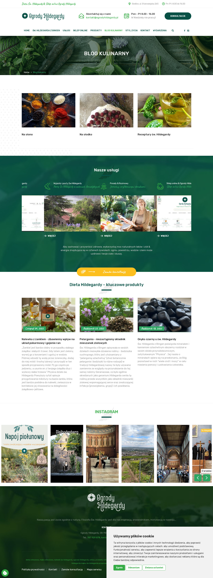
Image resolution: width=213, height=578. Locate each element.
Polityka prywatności (33, 569)
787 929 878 (93, 537)
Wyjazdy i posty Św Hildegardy (45, 183)
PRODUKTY (96, 31)
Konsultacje (177, 16)
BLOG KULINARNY (114, 31)
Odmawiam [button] (134, 567)
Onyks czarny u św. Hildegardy (157, 339)
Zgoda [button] (119, 567)
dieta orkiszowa (32, 560)
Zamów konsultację (114, 272)
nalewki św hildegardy (63, 560)
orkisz (92, 560)
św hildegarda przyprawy (97, 563)
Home (26, 72)
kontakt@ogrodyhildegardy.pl (102, 17)
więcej (34, 221)
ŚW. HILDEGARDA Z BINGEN (46, 31)
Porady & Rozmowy (97, 183)
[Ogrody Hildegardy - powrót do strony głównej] (43, 16)
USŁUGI (66, 31)
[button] (206, 477)
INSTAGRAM (106, 411)
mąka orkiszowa (46, 560)
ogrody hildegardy (81, 560)
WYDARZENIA (160, 31)
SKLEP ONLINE (80, 31)
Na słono (27, 134)
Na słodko (86, 134)
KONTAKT (145, 31)
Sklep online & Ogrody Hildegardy (159, 183)
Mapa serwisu (94, 569)
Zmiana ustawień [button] (154, 567)
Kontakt (53, 569)
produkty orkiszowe (103, 560)
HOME (27, 31)
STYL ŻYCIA (131, 31)
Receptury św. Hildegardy (154, 134)
